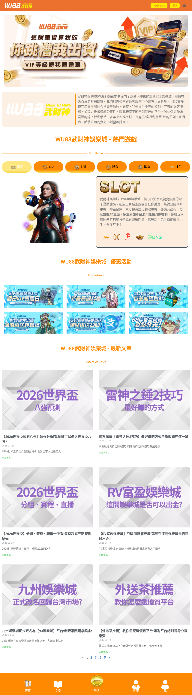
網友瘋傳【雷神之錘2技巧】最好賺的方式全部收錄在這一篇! (144, 437)
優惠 (28, 691)
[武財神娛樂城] (18, 6)
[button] (79, 83)
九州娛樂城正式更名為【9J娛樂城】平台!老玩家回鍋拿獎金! (47, 631)
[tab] (17, 167)
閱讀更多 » (7, 458)
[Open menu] (184, 5)
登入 (97, 691)
